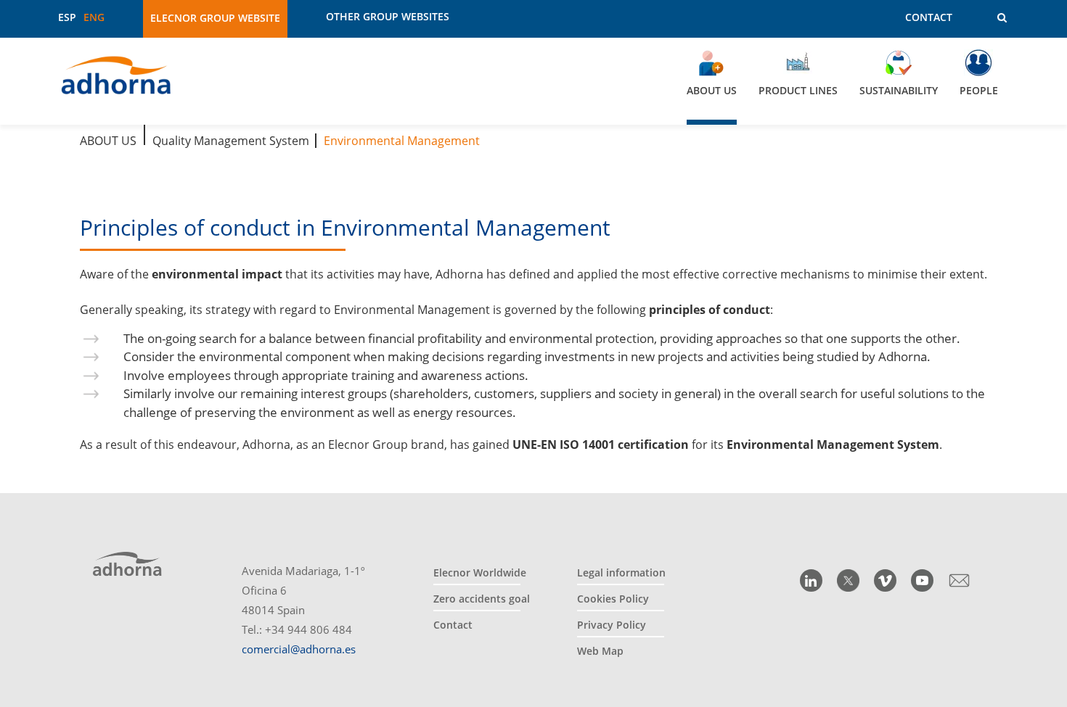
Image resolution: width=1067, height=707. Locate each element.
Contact (928, 17)
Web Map (600, 651)
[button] (992, 18)
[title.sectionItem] (811, 580)
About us (108, 140)
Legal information (621, 572)
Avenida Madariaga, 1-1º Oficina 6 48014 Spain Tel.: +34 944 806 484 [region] (303, 609)
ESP (67, 17)
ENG (94, 17)
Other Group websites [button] (387, 16)
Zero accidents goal (481, 598)
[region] (533, 81)
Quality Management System (230, 141)
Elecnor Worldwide (479, 572)
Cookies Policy (613, 598)
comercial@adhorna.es (299, 649)
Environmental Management (402, 141)
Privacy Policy (611, 625)
